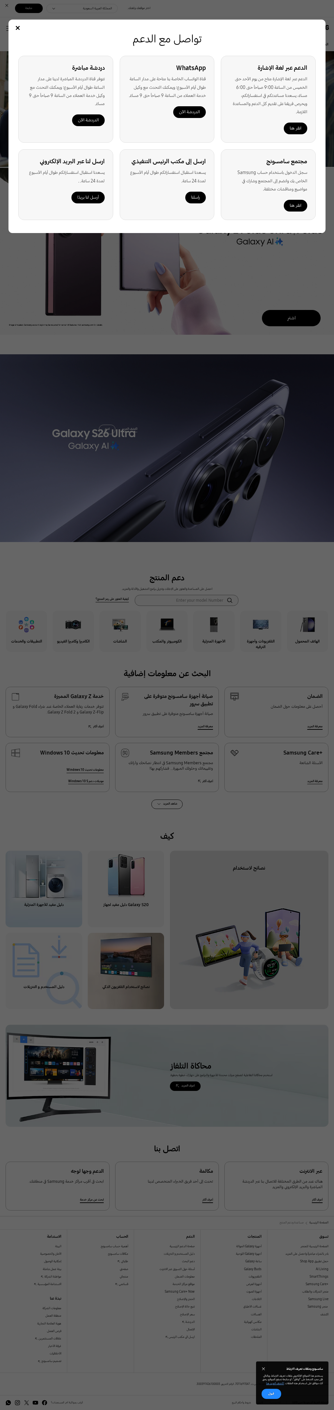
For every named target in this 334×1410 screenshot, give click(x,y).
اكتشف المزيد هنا (275, 1383)
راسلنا (195, 197)
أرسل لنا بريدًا (88, 197)
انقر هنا (295, 128)
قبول (271, 1394)
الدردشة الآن (189, 112)
